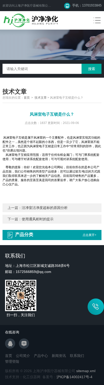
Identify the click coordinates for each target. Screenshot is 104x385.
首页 (27, 97)
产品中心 (41, 356)
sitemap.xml (85, 371)
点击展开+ (89, 235)
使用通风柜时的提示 (38, 219)
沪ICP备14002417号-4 (74, 377)
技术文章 (41, 97)
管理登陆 (12, 361)
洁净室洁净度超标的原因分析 (45, 208)
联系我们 (77, 356)
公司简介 (23, 356)
